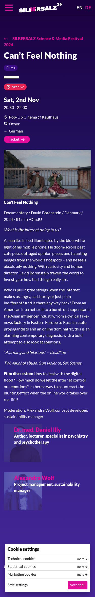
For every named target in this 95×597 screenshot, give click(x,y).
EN (80, 7)
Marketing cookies (22, 574)
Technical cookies (21, 558)
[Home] (40, 8)
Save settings (18, 585)
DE (88, 7)
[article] (47, 117)
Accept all (77, 585)
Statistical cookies (22, 566)
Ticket (14, 139)
